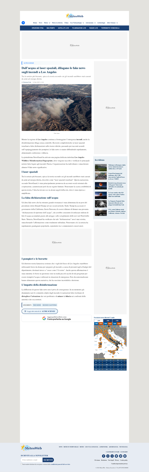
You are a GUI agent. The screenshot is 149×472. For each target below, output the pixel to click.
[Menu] (23, 22)
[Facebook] (103, 456)
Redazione (104, 460)
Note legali (111, 460)
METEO (82, 447)
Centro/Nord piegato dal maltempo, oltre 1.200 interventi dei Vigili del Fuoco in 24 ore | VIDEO (116, 176)
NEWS (60, 447)
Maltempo (51, 28)
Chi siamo (97, 460)
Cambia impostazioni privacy (119, 464)
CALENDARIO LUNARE (112, 452)
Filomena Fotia (27, 82)
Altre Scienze (111, 23)
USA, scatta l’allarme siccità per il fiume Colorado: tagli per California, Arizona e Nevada (117, 211)
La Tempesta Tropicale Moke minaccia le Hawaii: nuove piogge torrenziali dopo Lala (116, 203)
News (40, 23)
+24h (98, 320)
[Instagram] (108, 456)
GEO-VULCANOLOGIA (91, 447)
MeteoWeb (102, 468)
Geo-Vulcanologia (76, 23)
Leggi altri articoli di (41, 311)
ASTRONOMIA (103, 447)
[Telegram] (116, 456)
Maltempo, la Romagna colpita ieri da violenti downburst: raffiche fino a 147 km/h (117, 167)
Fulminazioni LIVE (79, 28)
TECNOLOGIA (123, 447)
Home (35, 23)
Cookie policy (124, 460)
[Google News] (120, 456)
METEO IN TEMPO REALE (71, 447)
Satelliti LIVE (63, 28)
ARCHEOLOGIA (113, 447)
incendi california (50, 305)
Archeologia (101, 23)
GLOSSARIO (124, 452)
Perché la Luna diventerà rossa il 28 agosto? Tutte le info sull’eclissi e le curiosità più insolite (117, 186)
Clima (66, 23)
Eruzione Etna (37, 28)
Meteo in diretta (57, 23)
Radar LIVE (93, 28)
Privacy (117, 460)
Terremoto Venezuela (110, 28)
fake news (37, 305)
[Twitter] (112, 456)
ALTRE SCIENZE (29, 63)
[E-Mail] (125, 456)
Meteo (46, 23)
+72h (117, 320)
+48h (107, 320)
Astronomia (89, 23)
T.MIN (96, 323)
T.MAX (100, 323)
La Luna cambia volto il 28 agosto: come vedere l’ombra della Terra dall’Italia (116, 194)
